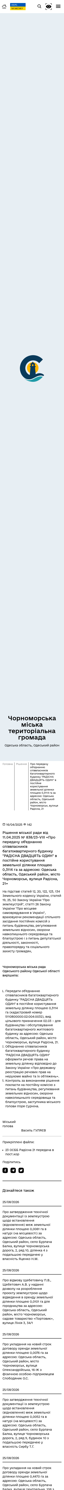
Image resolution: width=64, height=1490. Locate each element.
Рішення (21, 764)
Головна (7, 764)
